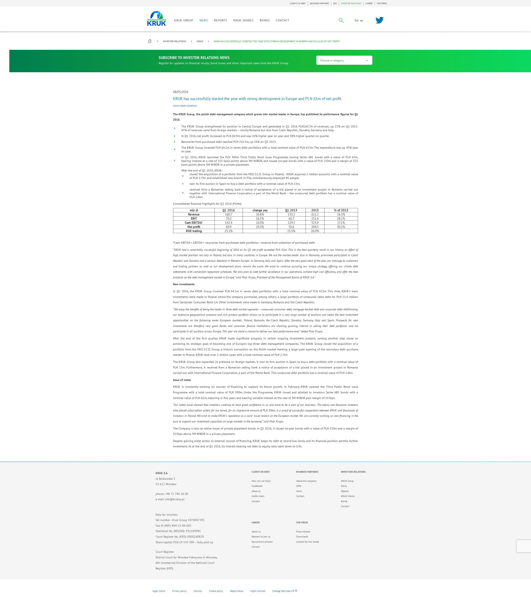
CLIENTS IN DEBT (298, 3)
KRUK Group (347, 480)
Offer (299, 485)
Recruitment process (262, 541)
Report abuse (236, 590)
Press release (303, 531)
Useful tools (258, 496)
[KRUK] (156, 18)
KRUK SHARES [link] (243, 20)
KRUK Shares (348, 496)
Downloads (302, 536)
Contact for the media (307, 541)
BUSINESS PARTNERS (319, 3)
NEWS (204, 20)
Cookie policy (216, 590)
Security (198, 590)
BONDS (265, 20)
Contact (256, 501)
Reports (345, 491)
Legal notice (158, 590)
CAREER (369, 3)
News (299, 491)
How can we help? (261, 480)
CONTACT (282, 20)
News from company (185, 105)
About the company (306, 480)
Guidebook (257, 485)
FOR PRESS (382, 3)
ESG (335, 3)
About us (256, 491)
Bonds (344, 501)
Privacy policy (179, 590)
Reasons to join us (261, 536)
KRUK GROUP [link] (183, 20)
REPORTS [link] (220, 20)
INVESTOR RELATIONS (351, 3)
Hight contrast (257, 590)
